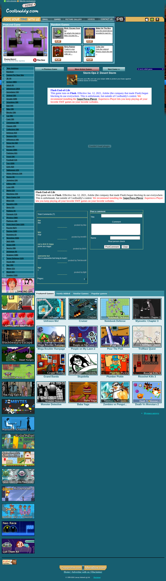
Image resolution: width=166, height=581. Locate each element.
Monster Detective (51, 404)
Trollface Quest (147, 348)
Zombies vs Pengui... (115, 404)
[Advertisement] (140, 43)
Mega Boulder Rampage (51, 348)
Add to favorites (11, 1)
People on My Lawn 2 (83, 348)
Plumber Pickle (115, 376)
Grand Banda (51, 376)
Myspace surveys (151, 413)
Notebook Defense (115, 321)
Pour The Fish (115, 348)
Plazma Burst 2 (10, 59)
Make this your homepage (27, 1)
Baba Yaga (83, 404)
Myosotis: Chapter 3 (147, 321)
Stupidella (83, 376)
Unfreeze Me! (51, 321)
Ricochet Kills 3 (147, 376)
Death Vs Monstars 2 (147, 404)
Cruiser (83, 321)
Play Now (41, 60)
